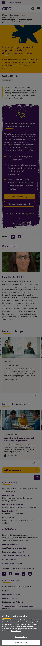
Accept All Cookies (21, 642)
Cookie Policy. (16, 631)
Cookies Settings (21, 637)
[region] (21, 628)
